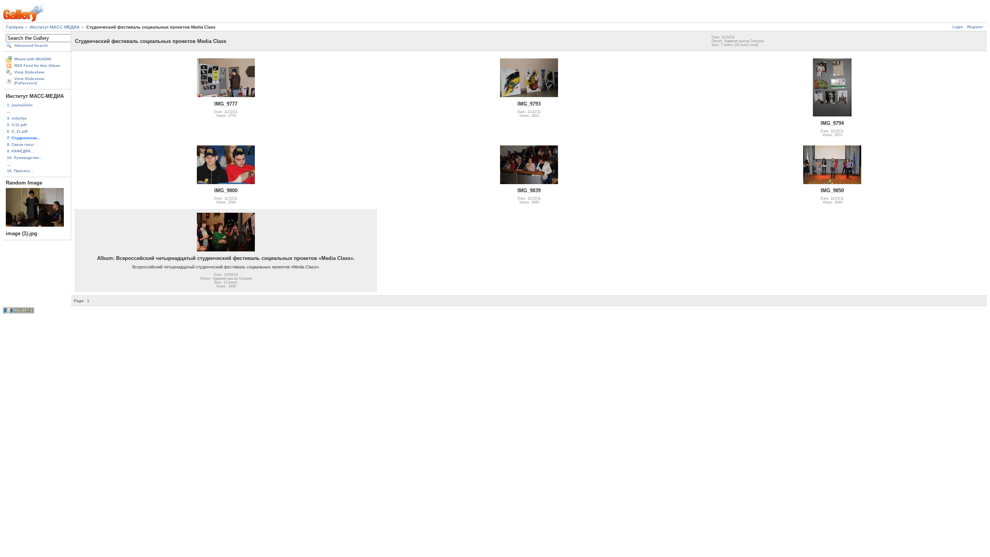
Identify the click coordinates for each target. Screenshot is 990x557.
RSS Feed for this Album (37, 65)
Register (975, 27)
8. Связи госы (20, 144)
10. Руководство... (25, 157)
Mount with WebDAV (32, 59)
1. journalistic (20, 105)
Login (957, 27)
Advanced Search (31, 45)
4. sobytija (17, 118)
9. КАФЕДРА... (20, 151)
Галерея (14, 27)
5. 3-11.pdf (16, 125)
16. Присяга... (20, 171)
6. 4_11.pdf (17, 131)
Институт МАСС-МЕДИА (55, 27)
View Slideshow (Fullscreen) (29, 81)
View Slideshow (29, 72)
